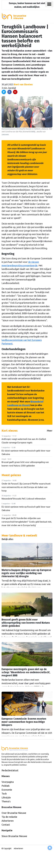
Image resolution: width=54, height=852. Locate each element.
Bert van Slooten (23, 84)
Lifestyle (6, 797)
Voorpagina (8, 782)
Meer (49, 430)
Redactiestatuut (10, 770)
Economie (7, 789)
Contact (6, 824)
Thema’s (6, 801)
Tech (4, 793)
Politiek (6, 785)
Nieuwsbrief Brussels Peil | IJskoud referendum (24, 498)
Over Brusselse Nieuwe (14, 813)
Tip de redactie (9, 816)
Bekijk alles (7, 539)
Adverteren (8, 820)
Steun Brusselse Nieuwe (14, 836)
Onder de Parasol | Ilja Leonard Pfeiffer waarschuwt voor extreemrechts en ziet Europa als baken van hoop (26, 487)
